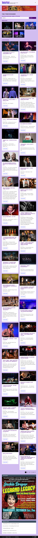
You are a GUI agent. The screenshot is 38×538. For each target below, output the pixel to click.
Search (31, 17)
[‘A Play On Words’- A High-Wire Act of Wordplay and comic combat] (28, 281)
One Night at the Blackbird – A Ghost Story (9, 100)
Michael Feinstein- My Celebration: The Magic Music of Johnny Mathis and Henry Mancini (27, 458)
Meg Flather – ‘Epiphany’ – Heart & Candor (10, 339)
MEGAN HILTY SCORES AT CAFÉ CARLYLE (26, 383)
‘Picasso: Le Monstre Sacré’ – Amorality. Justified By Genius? (27, 409)
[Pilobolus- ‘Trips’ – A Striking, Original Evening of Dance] (10, 401)
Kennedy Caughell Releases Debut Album (26, 190)
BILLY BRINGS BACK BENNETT (26, 123)
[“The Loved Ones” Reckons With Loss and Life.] (10, 424)
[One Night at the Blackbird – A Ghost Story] (10, 92)
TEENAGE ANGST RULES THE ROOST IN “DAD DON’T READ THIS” (27, 432)
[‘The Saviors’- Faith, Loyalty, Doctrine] (28, 138)
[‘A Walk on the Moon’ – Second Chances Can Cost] (10, 378)
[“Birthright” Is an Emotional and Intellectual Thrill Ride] (10, 256)
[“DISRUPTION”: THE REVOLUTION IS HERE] (10, 134)
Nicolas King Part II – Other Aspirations (26, 169)
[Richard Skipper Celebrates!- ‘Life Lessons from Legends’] (28, 304)
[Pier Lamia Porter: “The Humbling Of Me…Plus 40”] (28, 46)
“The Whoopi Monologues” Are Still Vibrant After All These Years (9, 238)
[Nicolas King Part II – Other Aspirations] (28, 161)
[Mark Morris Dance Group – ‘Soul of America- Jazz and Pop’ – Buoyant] (10, 279)
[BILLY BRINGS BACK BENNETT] (28, 117)
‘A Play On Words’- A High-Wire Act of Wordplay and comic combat (27, 288)
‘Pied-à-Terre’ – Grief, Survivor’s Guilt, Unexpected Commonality (10, 361)
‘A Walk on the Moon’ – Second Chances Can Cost (9, 386)
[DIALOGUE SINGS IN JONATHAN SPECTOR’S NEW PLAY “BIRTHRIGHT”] (10, 301)
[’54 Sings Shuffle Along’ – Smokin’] (10, 69)
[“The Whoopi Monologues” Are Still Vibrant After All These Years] (10, 231)
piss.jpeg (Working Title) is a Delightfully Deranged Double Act (9, 163)
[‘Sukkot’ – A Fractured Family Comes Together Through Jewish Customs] (28, 235)
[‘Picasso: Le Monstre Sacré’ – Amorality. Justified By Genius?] (28, 400)
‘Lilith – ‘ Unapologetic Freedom (10, 119)
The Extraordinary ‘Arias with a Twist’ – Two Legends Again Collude (27, 334)
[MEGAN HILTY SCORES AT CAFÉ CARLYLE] (28, 376)
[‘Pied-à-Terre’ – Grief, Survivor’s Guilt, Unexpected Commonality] (10, 354)
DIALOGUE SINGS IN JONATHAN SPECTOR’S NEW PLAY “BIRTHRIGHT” (9, 308)
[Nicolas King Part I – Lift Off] (10, 209)
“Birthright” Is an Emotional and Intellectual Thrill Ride (9, 263)
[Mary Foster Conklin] (10, 447)
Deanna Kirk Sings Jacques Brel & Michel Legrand (27, 358)
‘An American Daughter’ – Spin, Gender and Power (27, 99)
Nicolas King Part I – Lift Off (9, 216)
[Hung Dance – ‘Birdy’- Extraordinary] (28, 259)
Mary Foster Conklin (7, 453)
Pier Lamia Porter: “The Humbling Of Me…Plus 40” (27, 53)
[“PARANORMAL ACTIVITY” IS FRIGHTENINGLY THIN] (10, 46)
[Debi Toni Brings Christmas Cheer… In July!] (10, 182)
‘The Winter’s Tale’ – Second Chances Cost (26, 75)
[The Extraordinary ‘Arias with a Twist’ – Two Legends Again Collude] (28, 327)
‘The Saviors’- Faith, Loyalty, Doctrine (27, 145)
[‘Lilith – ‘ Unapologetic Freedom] (10, 113)
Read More (5, 61)
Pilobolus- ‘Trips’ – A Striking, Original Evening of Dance (9, 408)
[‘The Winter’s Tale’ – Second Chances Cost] (28, 68)
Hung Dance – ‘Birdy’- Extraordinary (25, 266)
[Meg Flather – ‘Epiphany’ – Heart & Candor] (10, 330)
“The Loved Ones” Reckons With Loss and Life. (10, 431)
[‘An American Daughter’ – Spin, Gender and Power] (28, 92)
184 (33, 472)
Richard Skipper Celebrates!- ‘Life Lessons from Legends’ (27, 311)
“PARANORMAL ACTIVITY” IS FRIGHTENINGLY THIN (8, 53)
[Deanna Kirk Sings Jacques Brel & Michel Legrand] (28, 351)
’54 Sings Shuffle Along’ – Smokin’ (8, 75)
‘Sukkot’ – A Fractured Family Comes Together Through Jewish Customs (27, 243)
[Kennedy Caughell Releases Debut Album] (28, 183)
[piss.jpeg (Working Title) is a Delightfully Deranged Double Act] (10, 157)
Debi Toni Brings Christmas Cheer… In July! (9, 188)
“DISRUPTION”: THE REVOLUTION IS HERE (10, 141)
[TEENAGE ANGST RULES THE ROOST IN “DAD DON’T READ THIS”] (28, 425)
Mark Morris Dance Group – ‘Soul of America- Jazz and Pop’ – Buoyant (10, 286)
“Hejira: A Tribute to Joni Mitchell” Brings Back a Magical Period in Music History (27, 213)
